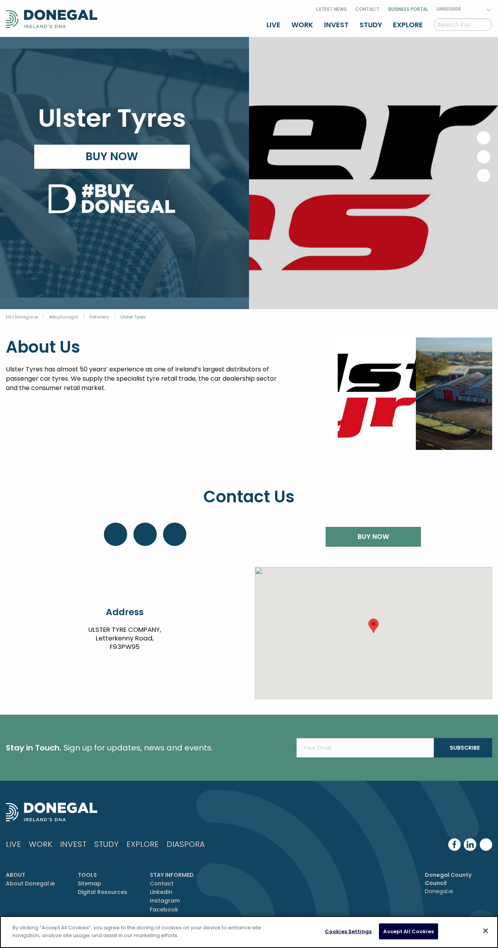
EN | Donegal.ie (22, 317)
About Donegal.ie (30, 883)
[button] (373, 626)
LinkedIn (161, 892)
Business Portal (408, 9)
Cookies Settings (348, 931)
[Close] (485, 930)
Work (302, 25)
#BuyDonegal (63, 317)
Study (370, 25)
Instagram (165, 900)
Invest (336, 25)
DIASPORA (186, 844)
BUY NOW (373, 536)
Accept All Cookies (408, 931)
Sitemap (89, 883)
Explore (408, 25)
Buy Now (112, 156)
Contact (367, 9)
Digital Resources (102, 892)
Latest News (331, 9)
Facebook (164, 909)
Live (274, 25)
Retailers (99, 317)
